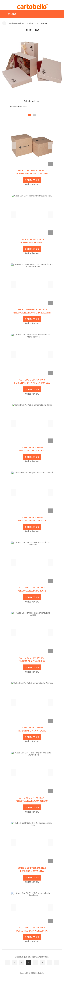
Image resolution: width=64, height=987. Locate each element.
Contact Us (32, 180)
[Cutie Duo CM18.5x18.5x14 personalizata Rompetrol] (32, 145)
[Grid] (29, 115)
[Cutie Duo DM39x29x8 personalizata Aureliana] (32, 907)
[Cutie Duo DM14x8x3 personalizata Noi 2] (32, 214)
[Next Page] (56, 962)
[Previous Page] (7, 962)
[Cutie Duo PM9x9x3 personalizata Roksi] (32, 423)
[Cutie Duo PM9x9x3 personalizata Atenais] (32, 702)
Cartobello (40, 973)
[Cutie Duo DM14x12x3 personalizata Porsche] (32, 562)
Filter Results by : (32, 101)
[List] (34, 115)
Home (4, 23)
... (49, 962)
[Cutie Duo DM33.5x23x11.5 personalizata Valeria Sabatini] (32, 284)
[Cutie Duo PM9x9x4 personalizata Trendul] (32, 492)
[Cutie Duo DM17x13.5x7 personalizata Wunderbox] (32, 772)
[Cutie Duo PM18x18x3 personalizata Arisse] (32, 632)
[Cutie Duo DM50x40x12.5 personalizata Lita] (32, 842)
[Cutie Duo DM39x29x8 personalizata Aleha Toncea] (32, 354)
